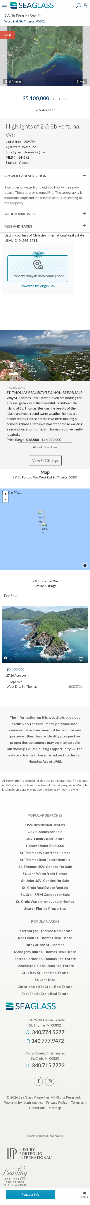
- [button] (5, 499)
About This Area (45, 447)
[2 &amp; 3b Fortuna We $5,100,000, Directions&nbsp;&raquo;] (45, 529)
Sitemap (55, 1108)
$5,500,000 (15, 669)
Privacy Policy (57, 1102)
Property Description (25, 176)
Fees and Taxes (18, 226)
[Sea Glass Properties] (31, 8)
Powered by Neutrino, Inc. (23, 1102)
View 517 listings (45, 460)
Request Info (30, 1194)
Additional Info (19, 214)
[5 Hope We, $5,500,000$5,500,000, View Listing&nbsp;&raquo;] (41, 518)
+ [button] (5, 494)
